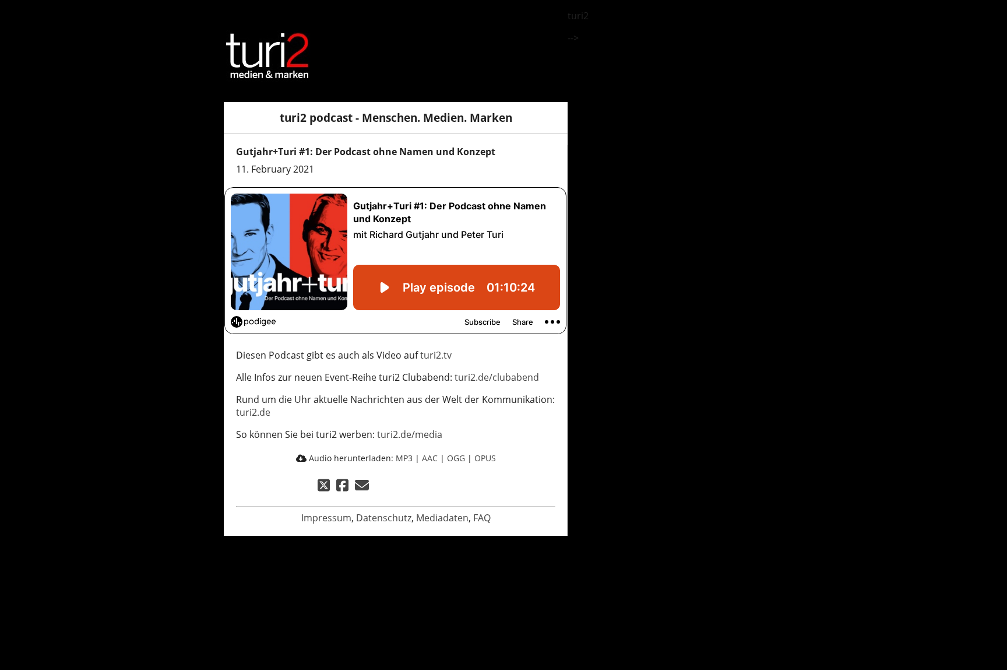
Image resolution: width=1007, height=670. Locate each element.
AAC (430, 458)
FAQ (482, 517)
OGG (456, 458)
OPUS (485, 458)
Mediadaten (442, 517)
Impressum (326, 517)
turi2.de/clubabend (497, 377)
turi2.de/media (409, 434)
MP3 (404, 458)
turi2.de (253, 412)
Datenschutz (383, 517)
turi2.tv (436, 355)
